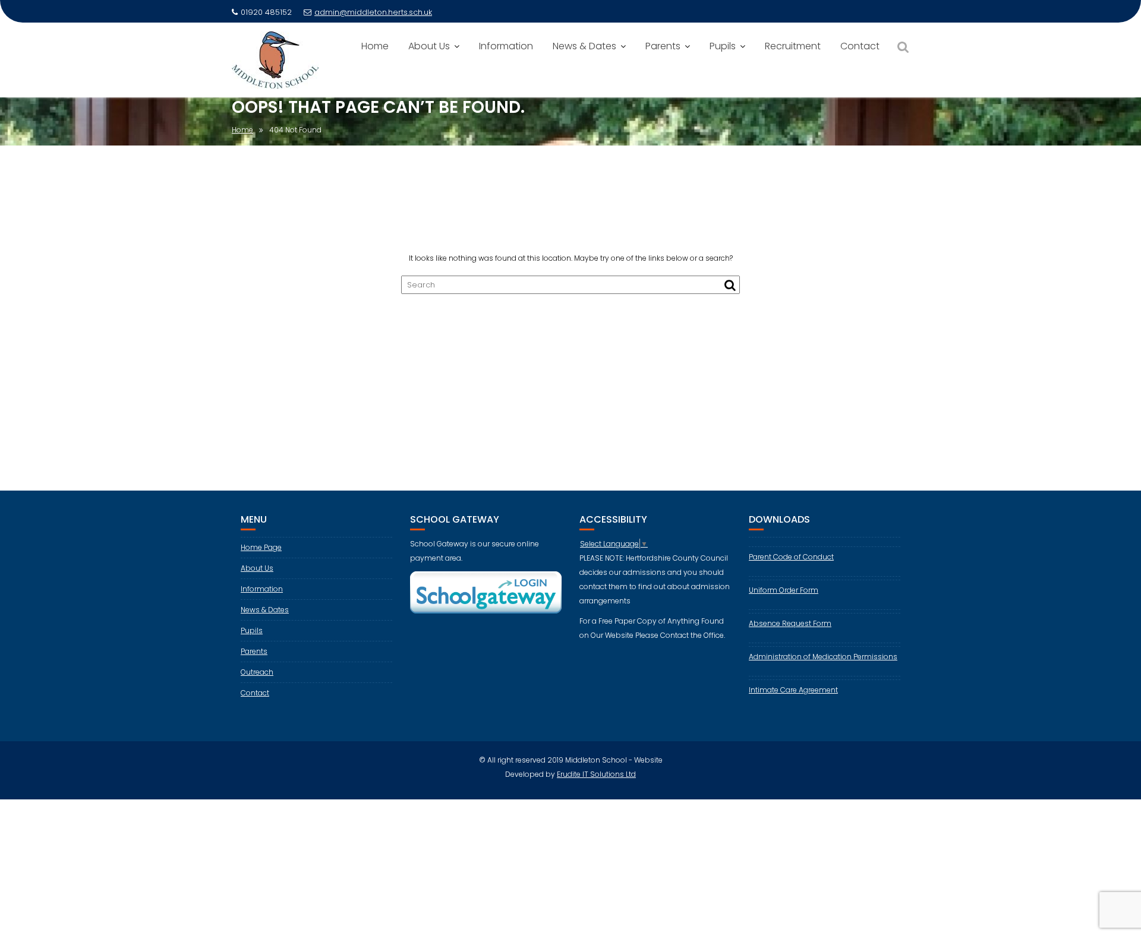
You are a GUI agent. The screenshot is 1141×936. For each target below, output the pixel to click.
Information (506, 46)
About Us (429, 46)
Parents (662, 46)
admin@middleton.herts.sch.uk (373, 12)
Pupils (723, 46)
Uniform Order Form (783, 590)
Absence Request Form (790, 623)
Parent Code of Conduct (791, 557)
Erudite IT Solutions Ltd (596, 774)
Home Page (261, 547)
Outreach (257, 672)
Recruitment (793, 46)
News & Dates (584, 46)
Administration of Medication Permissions (823, 657)
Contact (860, 46)
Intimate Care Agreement (793, 690)
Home (375, 46)
